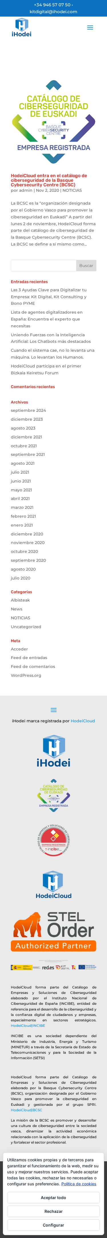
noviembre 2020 (28, 542)
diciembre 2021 (26, 437)
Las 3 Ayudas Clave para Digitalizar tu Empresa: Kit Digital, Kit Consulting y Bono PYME (48, 296)
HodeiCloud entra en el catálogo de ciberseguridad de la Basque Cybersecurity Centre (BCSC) (49, 180)
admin (26, 190)
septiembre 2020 (28, 560)
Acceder (19, 649)
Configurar (53, 1225)
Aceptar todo (53, 1197)
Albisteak (20, 600)
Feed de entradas (29, 657)
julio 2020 (20, 578)
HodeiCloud (83, 720)
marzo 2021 (22, 507)
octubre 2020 (24, 551)
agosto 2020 (23, 569)
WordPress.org (26, 675)
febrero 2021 (23, 516)
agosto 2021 (23, 463)
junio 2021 (21, 481)
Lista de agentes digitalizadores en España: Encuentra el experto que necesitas (47, 319)
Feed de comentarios (33, 666)
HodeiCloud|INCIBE (28, 1025)
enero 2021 (22, 525)
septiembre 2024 (28, 410)
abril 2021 (20, 498)
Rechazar (54, 1211)
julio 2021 (20, 472)
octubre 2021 (24, 445)
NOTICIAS (72, 190)
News (16, 609)
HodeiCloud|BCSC (26, 1110)
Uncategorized (26, 626)
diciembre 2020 (27, 534)
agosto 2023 (23, 428)
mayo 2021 (21, 490)
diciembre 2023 (27, 419)
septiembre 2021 (28, 454)
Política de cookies (78, 1183)
